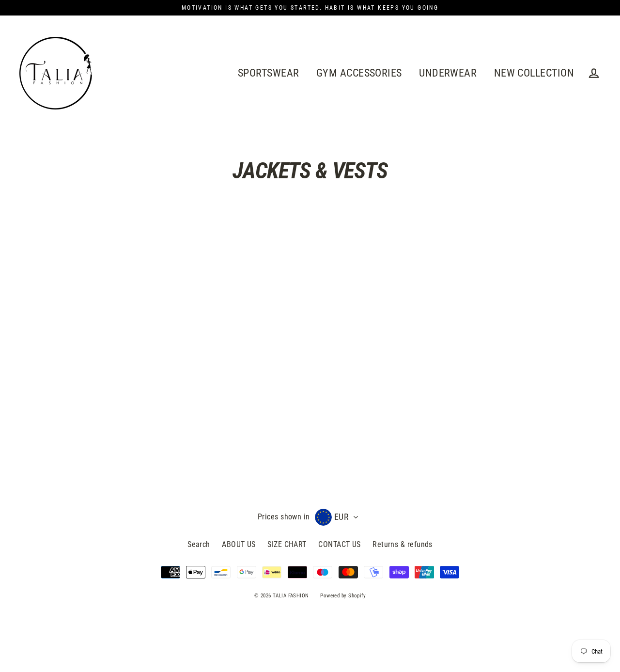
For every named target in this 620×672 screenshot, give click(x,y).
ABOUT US (239, 544)
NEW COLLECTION (534, 73)
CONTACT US (339, 544)
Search (198, 544)
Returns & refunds (402, 544)
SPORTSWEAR (268, 73)
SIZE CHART (287, 544)
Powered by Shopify (343, 596)
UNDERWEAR (448, 73)
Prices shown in (284, 516)
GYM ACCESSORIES (359, 73)
